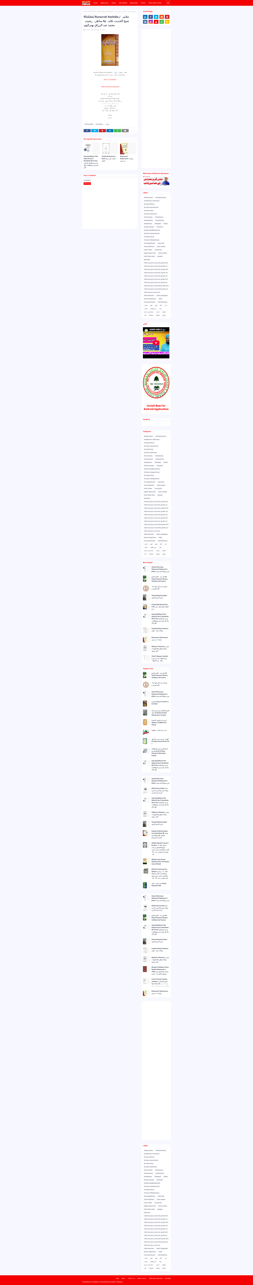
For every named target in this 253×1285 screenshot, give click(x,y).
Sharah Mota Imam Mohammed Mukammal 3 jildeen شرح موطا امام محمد (160, 569)
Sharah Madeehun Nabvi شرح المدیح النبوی (159, 597)
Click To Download (110, 79)
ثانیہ (165, 305)
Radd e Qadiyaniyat (162, 295)
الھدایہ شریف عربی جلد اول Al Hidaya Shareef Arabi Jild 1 (160, 741)
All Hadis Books (148, 220)
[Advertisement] (156, 98)
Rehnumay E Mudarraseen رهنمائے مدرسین (126, 158)
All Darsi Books (92, 11)
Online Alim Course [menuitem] (154, 3)
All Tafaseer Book (149, 237)
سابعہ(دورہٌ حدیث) (148, 312)
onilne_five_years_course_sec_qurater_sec (155, 282)
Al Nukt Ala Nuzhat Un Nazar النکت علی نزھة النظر (109, 158)
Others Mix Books (149, 295)
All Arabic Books (148, 210)
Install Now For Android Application (156, 407)
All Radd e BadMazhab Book (152, 230)
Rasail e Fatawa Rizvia (150, 299)
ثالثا (161, 305)
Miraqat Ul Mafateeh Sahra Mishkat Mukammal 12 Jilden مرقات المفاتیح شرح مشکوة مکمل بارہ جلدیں (160, 970)
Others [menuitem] (143, 3)
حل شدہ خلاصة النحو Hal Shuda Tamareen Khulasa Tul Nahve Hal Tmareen (160, 579)
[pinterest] (167, 17)
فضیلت (164, 312)
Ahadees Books (148, 197)
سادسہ (107, 124)
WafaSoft (88, 30)
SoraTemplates (94, 1282)
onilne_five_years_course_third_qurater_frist (156, 286)
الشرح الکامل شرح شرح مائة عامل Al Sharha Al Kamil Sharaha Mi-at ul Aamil (160, 713)
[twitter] (156, 17)
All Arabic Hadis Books (150, 214)
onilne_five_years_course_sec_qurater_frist (156, 279)
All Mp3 (165, 223)
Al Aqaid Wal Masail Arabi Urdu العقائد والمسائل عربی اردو (160, 607)
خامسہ (145, 308)
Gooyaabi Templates (116, 1282)
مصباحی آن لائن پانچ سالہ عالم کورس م (159, 588)
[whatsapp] (161, 22)
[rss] (167, 22)
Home (85, 11)
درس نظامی (153, 308)
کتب (145, 315)
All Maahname (148, 223)
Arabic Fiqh (161, 243)
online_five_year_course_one (152, 292)
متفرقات (151, 315)
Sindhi (160, 299)
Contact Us (131, 1278)
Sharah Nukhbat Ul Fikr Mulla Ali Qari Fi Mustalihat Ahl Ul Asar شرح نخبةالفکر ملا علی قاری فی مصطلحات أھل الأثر (91, 161)
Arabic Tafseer (148, 250)
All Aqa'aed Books (149, 204)
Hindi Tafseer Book (149, 256)
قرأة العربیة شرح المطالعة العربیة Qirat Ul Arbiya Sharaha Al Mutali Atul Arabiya (160, 752)
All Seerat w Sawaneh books (152, 233)
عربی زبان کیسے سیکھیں (159, 730)
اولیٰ (156, 305)
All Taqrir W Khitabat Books (151, 240)
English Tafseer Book (150, 253)
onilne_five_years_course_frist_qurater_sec (156, 276)
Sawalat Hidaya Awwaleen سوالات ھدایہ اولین (160, 630)
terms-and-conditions (156, 1278)
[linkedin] (145, 17)
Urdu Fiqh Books (162, 302)
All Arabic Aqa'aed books (151, 207)
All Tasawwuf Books (149, 243)
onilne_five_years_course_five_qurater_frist (156, 263)
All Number (160, 227)
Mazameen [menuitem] (134, 3)
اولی (151, 305)
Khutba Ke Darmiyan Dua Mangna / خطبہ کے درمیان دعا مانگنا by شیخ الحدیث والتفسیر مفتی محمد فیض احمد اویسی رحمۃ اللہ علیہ (160, 873)
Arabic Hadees (161, 246)
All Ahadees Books (160, 197)
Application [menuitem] (105, 3)
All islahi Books (159, 220)
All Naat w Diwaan (149, 227)
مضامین (158, 315)
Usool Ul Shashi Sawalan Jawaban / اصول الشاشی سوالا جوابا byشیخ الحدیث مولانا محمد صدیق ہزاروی (160, 982)
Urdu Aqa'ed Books (149, 302)
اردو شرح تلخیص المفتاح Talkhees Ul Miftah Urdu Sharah (159, 722)
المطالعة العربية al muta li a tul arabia (160, 703)
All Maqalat (158, 223)
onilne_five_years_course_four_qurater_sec (156, 272)
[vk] (145, 22)
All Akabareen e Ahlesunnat (151, 201)
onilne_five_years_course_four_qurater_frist (156, 269)
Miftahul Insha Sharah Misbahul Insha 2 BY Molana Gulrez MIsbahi (160, 862)
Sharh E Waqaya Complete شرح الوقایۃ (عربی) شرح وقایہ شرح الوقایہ (160, 658)
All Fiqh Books (159, 217)
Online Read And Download (110, 87)
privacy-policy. (141, 1278)
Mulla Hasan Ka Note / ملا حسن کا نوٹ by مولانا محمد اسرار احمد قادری (160, 790)
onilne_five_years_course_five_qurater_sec (155, 266)
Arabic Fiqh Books (149, 246)
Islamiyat (159, 256)
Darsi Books (99, 124)
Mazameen (147, 259)
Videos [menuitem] (113, 3)
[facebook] (150, 17)
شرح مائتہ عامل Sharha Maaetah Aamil (159, 885)
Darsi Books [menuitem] (123, 3)
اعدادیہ (145, 305)
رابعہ (160, 308)
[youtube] (156, 22)
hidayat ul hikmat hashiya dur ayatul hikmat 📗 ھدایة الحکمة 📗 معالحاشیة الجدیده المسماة (160, 834)
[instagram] (150, 22)
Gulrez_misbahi (162, 253)
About (123, 1278)
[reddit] (161, 17)
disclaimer (168, 1278)
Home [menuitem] (96, 3)
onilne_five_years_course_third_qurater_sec (156, 289)
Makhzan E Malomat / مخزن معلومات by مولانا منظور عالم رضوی (160, 649)
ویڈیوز (163, 315)
